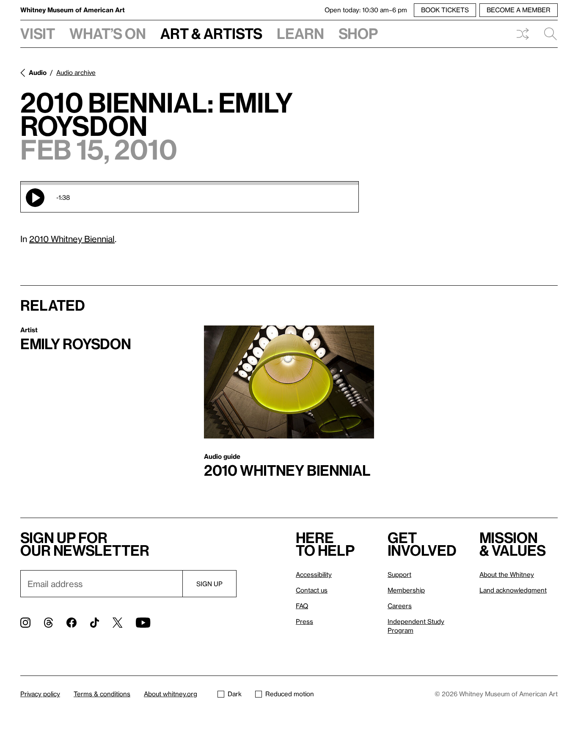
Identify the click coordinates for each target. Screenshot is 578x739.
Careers (400, 605)
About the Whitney (506, 574)
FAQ (302, 605)
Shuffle (523, 33)
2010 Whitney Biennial (72, 239)
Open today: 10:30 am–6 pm (366, 10)
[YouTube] (143, 622)
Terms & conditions (102, 694)
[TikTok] (94, 622)
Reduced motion (289, 694)
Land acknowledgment (513, 590)
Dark (235, 694)
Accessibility (314, 574)
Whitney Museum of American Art (72, 10)
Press (304, 621)
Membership (406, 590)
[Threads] (48, 622)
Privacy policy (40, 694)
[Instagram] (25, 622)
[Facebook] (71, 622)
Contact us (312, 590)
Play (35, 197)
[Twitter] (117, 622)
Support (399, 574)
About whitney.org (170, 694)
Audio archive (76, 72)
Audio (38, 72)
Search (547, 33)
